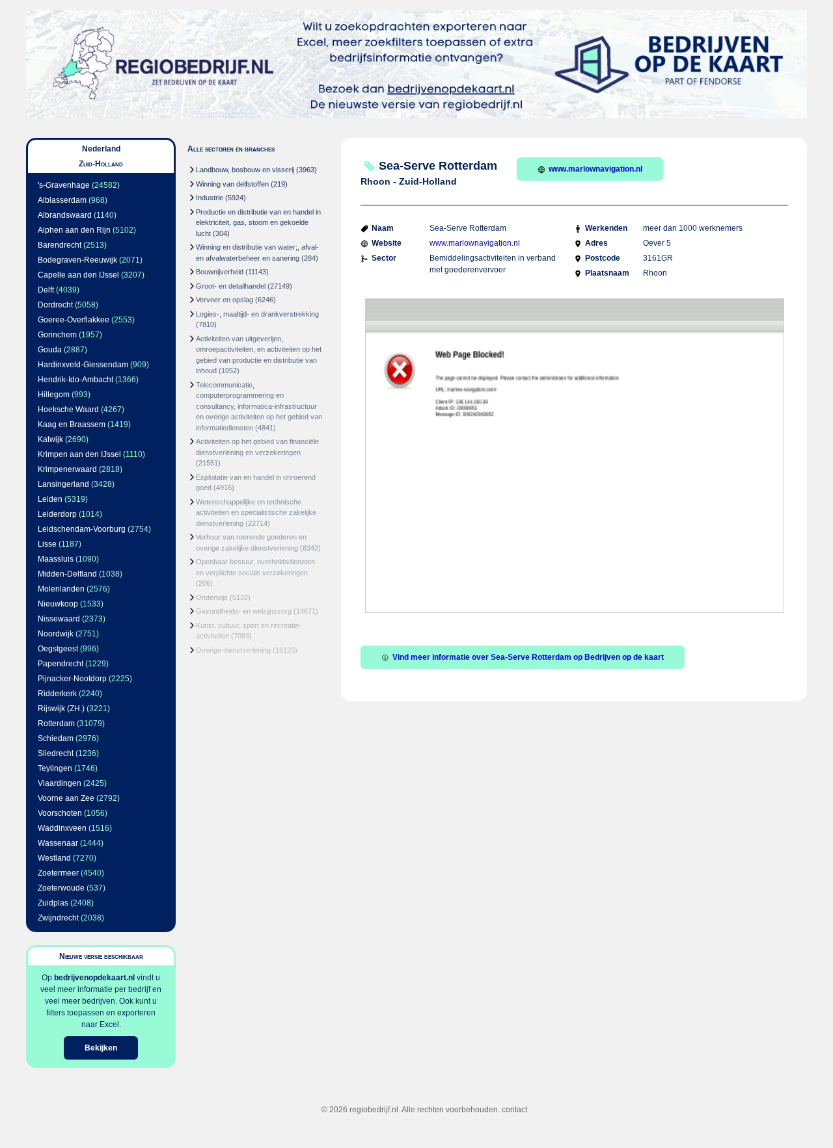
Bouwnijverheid (219, 272)
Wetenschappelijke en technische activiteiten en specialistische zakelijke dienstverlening (256, 512)
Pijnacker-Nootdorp (72, 678)
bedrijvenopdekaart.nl (94, 977)
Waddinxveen (62, 828)
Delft (46, 289)
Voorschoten (60, 813)
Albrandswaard (65, 215)
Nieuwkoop (58, 603)
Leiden (50, 499)
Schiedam (56, 738)
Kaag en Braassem (71, 424)
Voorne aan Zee (66, 798)
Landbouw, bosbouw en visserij (245, 170)
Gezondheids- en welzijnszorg (244, 611)
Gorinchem (57, 334)
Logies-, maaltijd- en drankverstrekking (257, 314)
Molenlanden (61, 589)
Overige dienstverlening (233, 650)
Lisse (47, 544)
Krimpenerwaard (67, 469)
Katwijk (50, 439)
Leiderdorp (57, 514)
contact (514, 1109)
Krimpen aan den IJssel (79, 454)
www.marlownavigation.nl (595, 169)
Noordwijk (56, 633)
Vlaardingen (59, 783)
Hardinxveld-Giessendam (83, 364)
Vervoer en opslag (224, 300)
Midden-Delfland (67, 574)
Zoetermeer (58, 873)
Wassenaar (58, 843)
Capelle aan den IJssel (78, 275)
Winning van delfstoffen (232, 184)
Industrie (209, 198)
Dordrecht (55, 304)
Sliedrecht (56, 753)
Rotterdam (56, 723)
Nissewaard (59, 618)
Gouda (50, 349)
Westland (54, 858)
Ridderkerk (57, 693)
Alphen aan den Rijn (74, 230)
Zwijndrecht (58, 917)
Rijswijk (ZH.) (61, 708)
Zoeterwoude (61, 888)
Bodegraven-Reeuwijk (77, 260)
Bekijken (101, 1047)
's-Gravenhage (64, 185)
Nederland (101, 148)
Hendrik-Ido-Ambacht (75, 379)
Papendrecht (60, 663)
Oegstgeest (58, 648)
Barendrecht (59, 245)
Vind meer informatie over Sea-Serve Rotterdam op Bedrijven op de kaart (528, 657)
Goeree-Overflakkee (73, 319)
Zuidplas (53, 902)
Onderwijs (212, 597)
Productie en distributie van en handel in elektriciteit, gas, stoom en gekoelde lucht (258, 222)
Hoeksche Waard (68, 409)
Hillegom (54, 394)
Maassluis (56, 559)
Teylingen (55, 768)
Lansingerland (63, 484)
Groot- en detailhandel (231, 286)
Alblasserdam (62, 200)
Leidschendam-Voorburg (82, 529)
